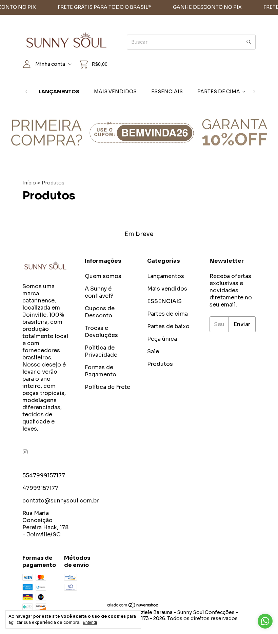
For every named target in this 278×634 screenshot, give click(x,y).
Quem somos (103, 276)
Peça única (162, 338)
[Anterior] (26, 91)
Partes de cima (218, 91)
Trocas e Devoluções (101, 331)
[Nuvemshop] (133, 606)
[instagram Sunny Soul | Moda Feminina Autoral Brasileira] (25, 452)
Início (29, 183)
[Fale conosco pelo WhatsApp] (265, 621)
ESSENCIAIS (167, 91)
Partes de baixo (168, 326)
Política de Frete (107, 387)
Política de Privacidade (101, 351)
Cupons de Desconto (100, 312)
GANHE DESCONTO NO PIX (201, 7)
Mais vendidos (115, 91)
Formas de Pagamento (100, 371)
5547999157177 (43, 475)
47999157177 (40, 488)
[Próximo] (254, 91)
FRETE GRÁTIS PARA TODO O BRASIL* (98, 7)
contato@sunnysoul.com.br (60, 500)
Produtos (160, 364)
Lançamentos (59, 91)
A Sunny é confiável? (99, 292)
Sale (153, 351)
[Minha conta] (26, 64)
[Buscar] (249, 42)
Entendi (90, 622)
